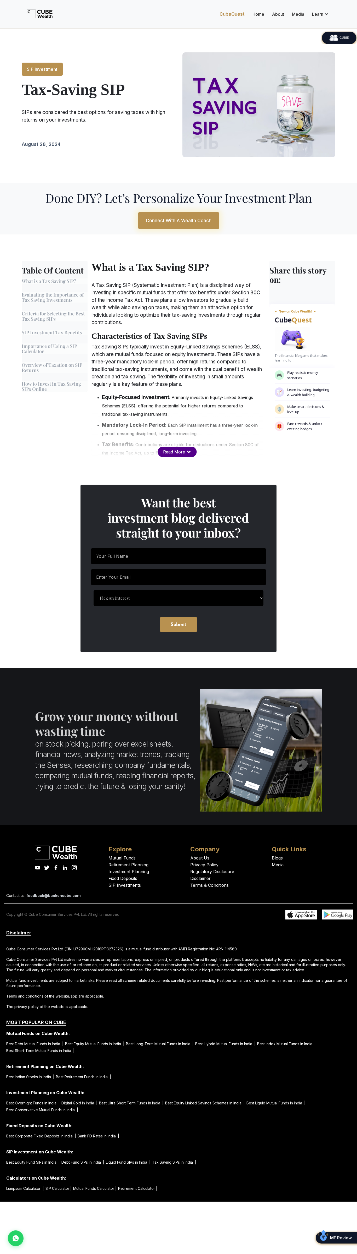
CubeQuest (232, 14)
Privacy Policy (204, 864)
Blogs (277, 858)
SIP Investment (42, 69)
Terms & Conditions (209, 885)
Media (298, 14)
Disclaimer (200, 878)
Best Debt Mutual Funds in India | (35, 1044)
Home (258, 14)
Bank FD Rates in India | (98, 1136)
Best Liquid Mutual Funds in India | (276, 1103)
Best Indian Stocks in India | (30, 1077)
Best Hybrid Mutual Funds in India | (225, 1044)
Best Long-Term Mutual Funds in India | (160, 1044)
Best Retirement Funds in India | (83, 1077)
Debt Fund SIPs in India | (82, 1162)
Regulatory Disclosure (212, 871)
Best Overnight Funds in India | (33, 1103)
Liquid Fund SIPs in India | (128, 1162)
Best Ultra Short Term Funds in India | (131, 1103)
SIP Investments (124, 885)
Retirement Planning (128, 864)
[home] (39, 13)
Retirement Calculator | (137, 1188)
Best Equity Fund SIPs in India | (33, 1162)
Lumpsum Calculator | (25, 1188)
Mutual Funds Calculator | (95, 1188)
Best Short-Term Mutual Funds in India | (40, 1050)
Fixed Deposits (122, 878)
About (278, 14)
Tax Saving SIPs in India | (174, 1162)
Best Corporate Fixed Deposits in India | (41, 1136)
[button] (319, 14)
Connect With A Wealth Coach (178, 220)
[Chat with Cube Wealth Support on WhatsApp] (16, 1238)
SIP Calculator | (58, 1188)
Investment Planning (128, 871)
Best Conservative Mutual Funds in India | (42, 1110)
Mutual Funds (122, 858)
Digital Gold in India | (79, 1103)
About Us (199, 858)
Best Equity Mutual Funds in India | (94, 1044)
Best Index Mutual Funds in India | (286, 1044)
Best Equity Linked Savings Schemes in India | (205, 1103)
